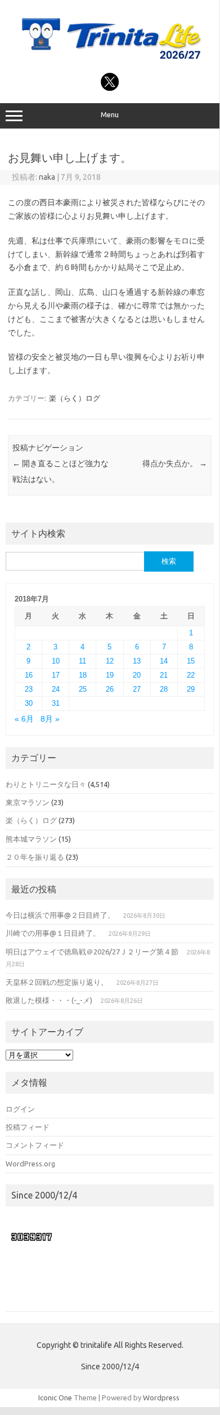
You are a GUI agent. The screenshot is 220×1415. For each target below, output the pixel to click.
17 (56, 675)
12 (110, 661)
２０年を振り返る (35, 857)
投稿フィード (28, 1127)
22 (191, 675)
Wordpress (161, 1397)
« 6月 (24, 719)
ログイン (20, 1109)
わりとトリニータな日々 (46, 784)
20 (137, 675)
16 (29, 675)
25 (83, 689)
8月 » (50, 719)
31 (56, 703)
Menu (110, 114)
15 (191, 661)
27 (137, 689)
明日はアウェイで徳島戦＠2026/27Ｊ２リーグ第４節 (92, 952)
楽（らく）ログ (74, 398)
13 (137, 661)
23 (29, 689)
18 (83, 675)
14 (164, 661)
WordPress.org (30, 1164)
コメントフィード (35, 1145)
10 (56, 661)
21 (164, 675)
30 (29, 703)
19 (110, 675)
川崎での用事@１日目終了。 (53, 933)
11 (82, 661)
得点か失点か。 (174, 463)
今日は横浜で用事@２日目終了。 (60, 915)
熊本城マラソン (31, 839)
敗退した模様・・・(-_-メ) (49, 1000)
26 (110, 689)
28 (164, 689)
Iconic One (55, 1397)
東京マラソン (28, 802)
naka (47, 177)
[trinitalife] (109, 60)
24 (56, 689)
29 (191, 689)
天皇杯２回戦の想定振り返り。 (57, 982)
